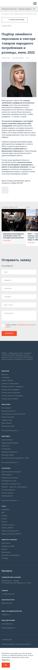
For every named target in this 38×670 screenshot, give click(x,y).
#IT (34, 9)
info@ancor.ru (6, 614)
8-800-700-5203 (7, 603)
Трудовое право (7, 420)
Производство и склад (9, 481)
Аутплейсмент (6, 408)
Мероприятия (6, 552)
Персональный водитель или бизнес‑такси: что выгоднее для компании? (13, 236)
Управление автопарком (10, 478)
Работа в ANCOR (7, 380)
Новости (4, 549)
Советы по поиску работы (10, 383)
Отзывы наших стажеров (10, 398)
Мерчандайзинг (7, 474)
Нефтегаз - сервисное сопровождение (14, 487)
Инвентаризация (7, 496)
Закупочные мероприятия (10, 531)
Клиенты (4, 522)
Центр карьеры (7, 423)
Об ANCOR (5, 509)
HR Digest (5, 558)
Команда (4, 515)
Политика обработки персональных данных (16, 644)
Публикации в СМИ (8, 546)
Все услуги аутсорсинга (9, 500)
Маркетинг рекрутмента (9, 452)
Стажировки (6, 377)
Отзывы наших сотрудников (11, 392)
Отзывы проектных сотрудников (12, 395)
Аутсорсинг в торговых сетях (11, 484)
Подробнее (6, 660)
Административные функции (11, 472)
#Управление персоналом (9, 9)
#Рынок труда (6, 58)
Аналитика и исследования (11, 555)
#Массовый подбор (18, 58)
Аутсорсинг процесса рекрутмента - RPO (15, 458)
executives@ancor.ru (8, 628)
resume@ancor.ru (7, 624)
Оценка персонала (8, 417)
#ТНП (27, 58)
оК (6, 665)
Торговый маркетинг (8, 490)
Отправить (9, 333)
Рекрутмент (5, 446)
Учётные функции (7, 493)
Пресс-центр (6, 543)
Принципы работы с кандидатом (12, 386)
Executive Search (7, 440)
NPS (3, 512)
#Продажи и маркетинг (25, 9)
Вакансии (5, 374)
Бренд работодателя (9, 411)
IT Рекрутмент (6, 449)
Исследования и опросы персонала (13, 414)
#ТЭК (27, 207)
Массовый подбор (8, 455)
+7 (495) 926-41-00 (8, 594)
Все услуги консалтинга (9, 430)
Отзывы (4, 518)
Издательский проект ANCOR (11, 534)
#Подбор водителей (10, 207)
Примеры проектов (8, 525)
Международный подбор (10, 443)
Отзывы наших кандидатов (10, 389)
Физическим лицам (8, 426)
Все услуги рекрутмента (10, 462)
